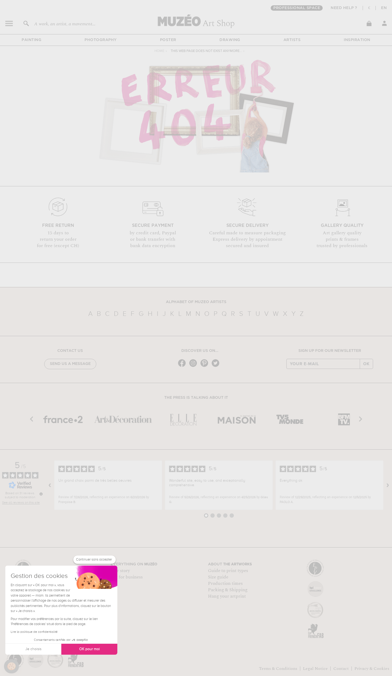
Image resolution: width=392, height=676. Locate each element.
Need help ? (344, 8)
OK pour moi (89, 649)
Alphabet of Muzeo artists (196, 302)
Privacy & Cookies (371, 668)
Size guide (218, 577)
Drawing (229, 40)
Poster (168, 40)
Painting (31, 40)
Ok (366, 364)
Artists (292, 40)
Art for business (127, 577)
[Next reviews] (387, 485)
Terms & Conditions (278, 668)
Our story (120, 570)
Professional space (296, 8)
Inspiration (357, 40)
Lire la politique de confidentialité (34, 632)
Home (159, 51)
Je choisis (33, 649)
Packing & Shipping (227, 589)
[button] (11, 666)
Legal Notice (315, 668)
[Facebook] (183, 366)
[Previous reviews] (50, 485)
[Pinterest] (205, 366)
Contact (341, 668)
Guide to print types (228, 570)
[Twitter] (216, 366)
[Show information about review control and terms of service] (41, 494)
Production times (225, 583)
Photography (101, 40)
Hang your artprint (227, 596)
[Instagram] (194, 366)
